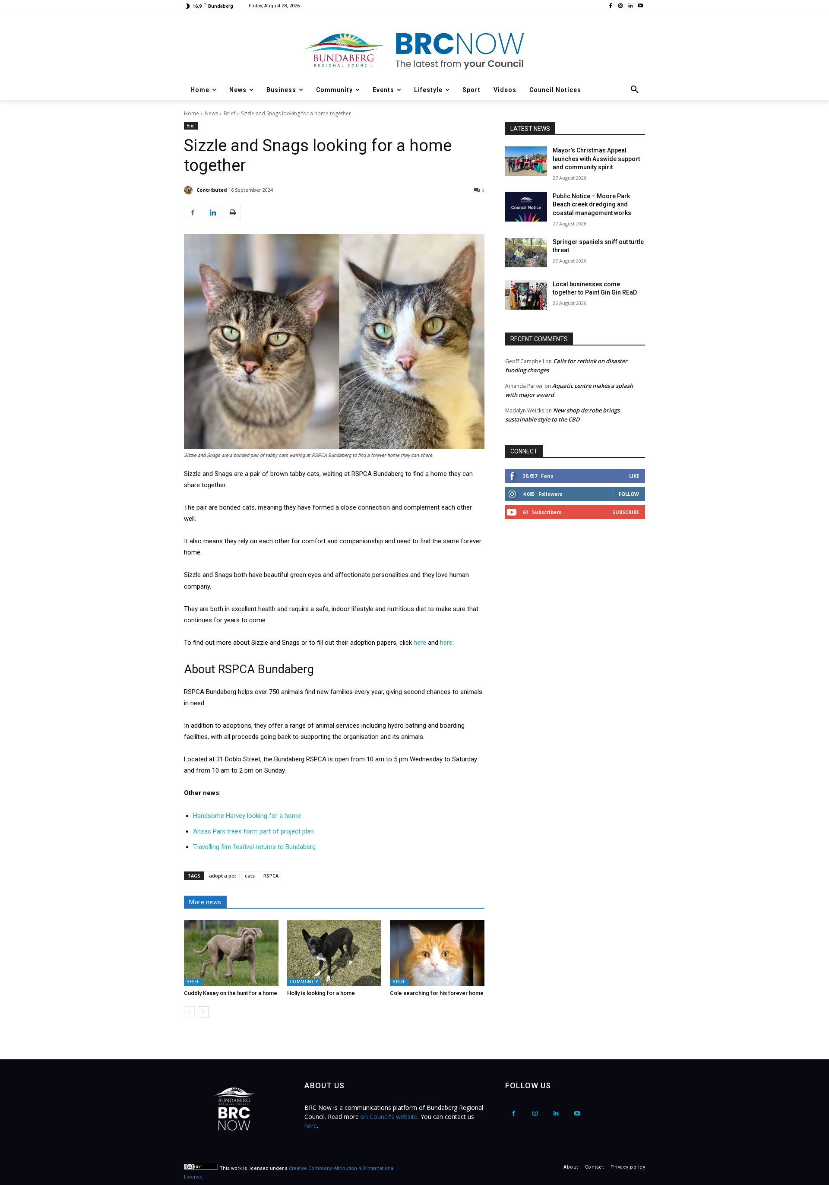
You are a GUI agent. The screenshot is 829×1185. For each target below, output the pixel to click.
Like (634, 475)
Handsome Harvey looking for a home (247, 816)
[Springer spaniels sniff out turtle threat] (526, 252)
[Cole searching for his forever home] (437, 953)
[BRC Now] (414, 50)
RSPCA (270, 875)
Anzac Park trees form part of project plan (253, 831)
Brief (229, 113)
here (420, 642)
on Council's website (389, 1116)
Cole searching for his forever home (437, 993)
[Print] (232, 212)
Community (304, 981)
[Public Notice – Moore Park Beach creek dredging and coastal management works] (526, 207)
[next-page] (203, 1011)
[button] (634, 89)
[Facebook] (611, 6)
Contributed (211, 190)
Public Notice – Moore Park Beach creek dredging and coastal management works (592, 204)
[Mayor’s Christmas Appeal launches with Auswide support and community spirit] (526, 161)
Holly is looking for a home (321, 993)
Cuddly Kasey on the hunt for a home (230, 993)
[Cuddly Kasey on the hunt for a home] (231, 953)
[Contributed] (189, 190)
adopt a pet (222, 875)
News (211, 113)
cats (250, 875)
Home (191, 113)
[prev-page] (189, 1011)
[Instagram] (621, 6)
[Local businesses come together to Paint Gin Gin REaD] (526, 295)
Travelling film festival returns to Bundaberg (254, 847)
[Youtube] (640, 6)
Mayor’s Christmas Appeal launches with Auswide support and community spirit (596, 159)
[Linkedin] (630, 6)
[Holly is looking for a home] (334, 953)
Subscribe (625, 512)
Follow (629, 494)
